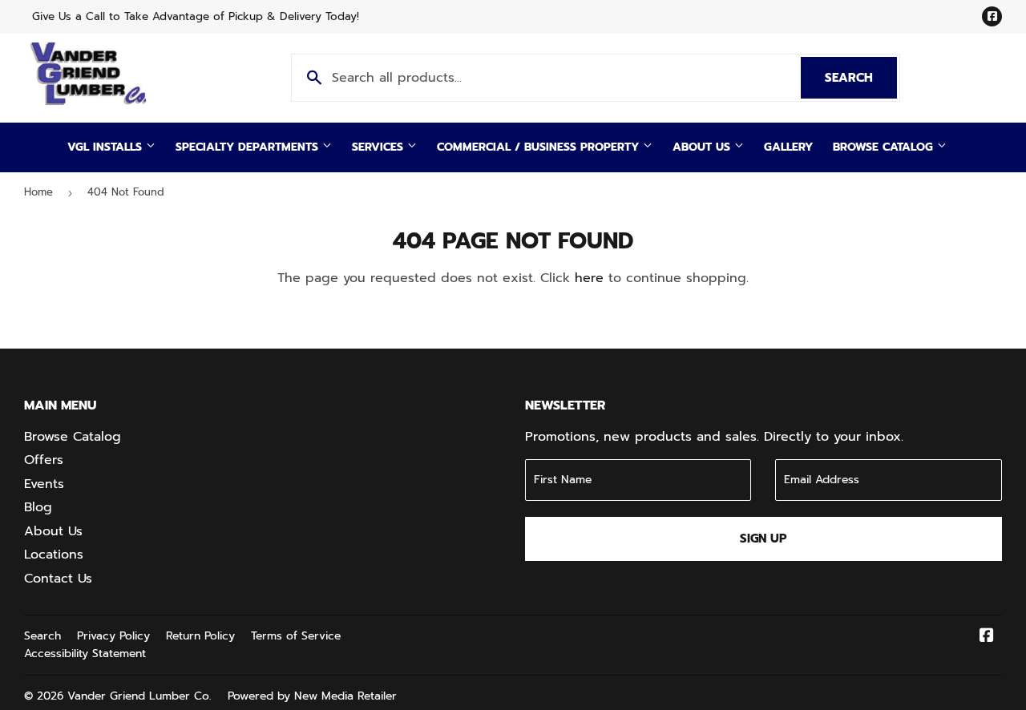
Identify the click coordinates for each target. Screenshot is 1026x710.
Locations (53, 554)
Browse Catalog (885, 147)
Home (38, 192)
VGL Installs (106, 147)
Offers (43, 460)
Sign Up (763, 538)
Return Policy (200, 635)
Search (861, 78)
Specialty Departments (249, 147)
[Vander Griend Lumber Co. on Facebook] (987, 637)
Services (379, 147)
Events (44, 484)
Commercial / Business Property (540, 147)
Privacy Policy (113, 635)
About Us (703, 147)
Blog (38, 507)
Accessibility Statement (85, 653)
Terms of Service (296, 635)
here (589, 278)
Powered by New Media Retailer (312, 696)
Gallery (788, 147)
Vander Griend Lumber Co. (139, 696)
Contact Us (58, 578)
